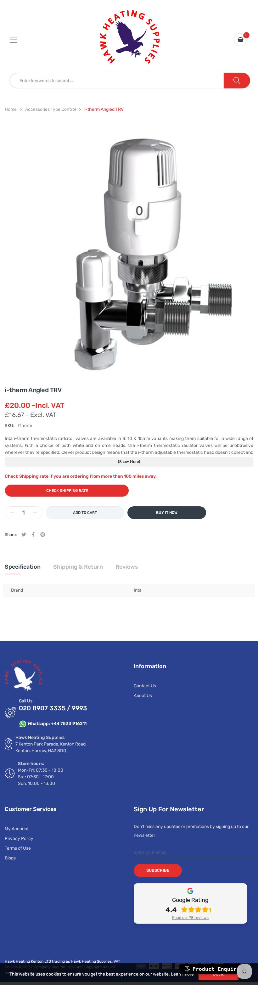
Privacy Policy (19, 838)
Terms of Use (18, 848)
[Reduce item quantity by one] (12, 513)
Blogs (10, 858)
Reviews (126, 566)
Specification (23, 566)
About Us (143, 695)
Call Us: (26, 701)
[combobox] (116, 80)
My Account (17, 828)
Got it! (218, 974)
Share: (11, 534)
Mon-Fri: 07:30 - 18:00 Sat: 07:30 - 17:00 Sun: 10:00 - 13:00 (40, 777)
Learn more (182, 974)
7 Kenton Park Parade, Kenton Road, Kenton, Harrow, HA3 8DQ (51, 747)
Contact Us (145, 686)
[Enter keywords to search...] (237, 80)
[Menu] (17, 40)
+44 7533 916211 (69, 723)
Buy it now (166, 512)
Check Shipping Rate (67, 490)
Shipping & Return (78, 566)
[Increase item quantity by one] (35, 513)
